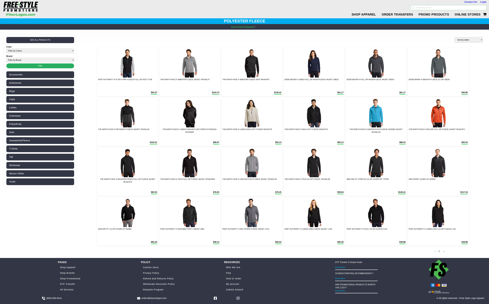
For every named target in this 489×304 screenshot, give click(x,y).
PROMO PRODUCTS (434, 14)
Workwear (14, 165)
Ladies (13, 107)
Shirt (11, 132)
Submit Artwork (234, 289)
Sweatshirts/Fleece (19, 140)
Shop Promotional (70, 278)
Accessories (16, 74)
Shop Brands (67, 273)
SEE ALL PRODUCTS (40, 40)
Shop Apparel (67, 267)
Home (234, 27)
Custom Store (151, 267)
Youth (12, 181)
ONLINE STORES (468, 14)
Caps (12, 99)
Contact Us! (470, 2)
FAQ (228, 273)
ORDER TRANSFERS (397, 14)
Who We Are (233, 267)
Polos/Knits (15, 124)
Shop (240, 27)
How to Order (233, 278)
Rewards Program (153, 289)
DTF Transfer (67, 284)
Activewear (15, 82)
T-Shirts (13, 148)
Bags (12, 91)
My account (232, 284)
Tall (11, 157)
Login (483, 2)
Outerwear (249, 27)
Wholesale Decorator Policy (159, 284)
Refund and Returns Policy (158, 278)
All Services (67, 289)
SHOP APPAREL (364, 14)
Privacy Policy (151, 273)
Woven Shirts (16, 173)
